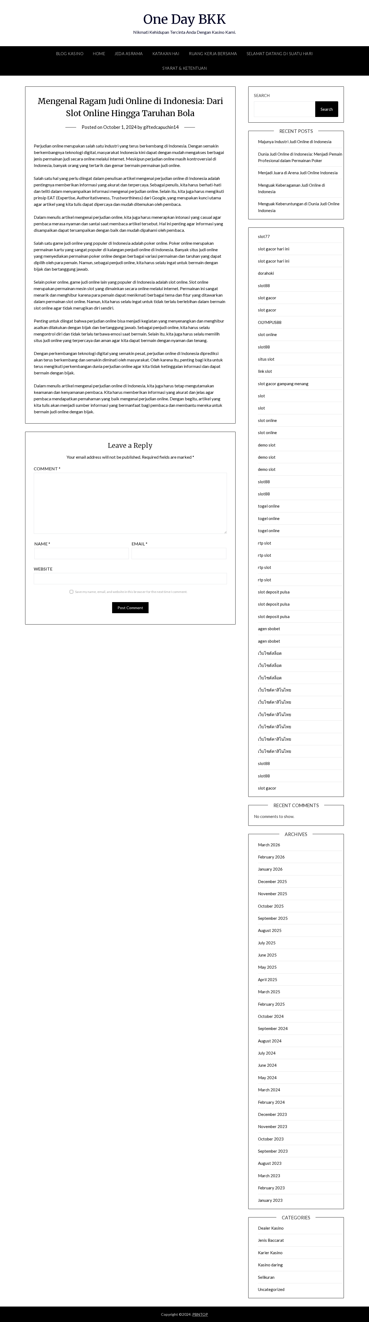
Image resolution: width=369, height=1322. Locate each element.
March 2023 (269, 1175)
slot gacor (267, 297)
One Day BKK (184, 19)
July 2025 (267, 942)
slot (261, 395)
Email (139, 543)
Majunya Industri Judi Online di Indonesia (294, 141)
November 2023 (272, 1126)
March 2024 (269, 1089)
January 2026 (270, 869)
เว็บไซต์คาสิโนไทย (274, 689)
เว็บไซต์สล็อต (270, 653)
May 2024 (267, 1077)
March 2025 (269, 991)
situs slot (266, 359)
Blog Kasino (70, 53)
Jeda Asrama (129, 53)
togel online (269, 506)
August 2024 (269, 1040)
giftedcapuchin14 (161, 127)
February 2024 (271, 1102)
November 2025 (272, 893)
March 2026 (269, 844)
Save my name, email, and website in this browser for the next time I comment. (131, 592)
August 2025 (269, 930)
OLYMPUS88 (269, 322)
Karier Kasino (270, 1252)
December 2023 (272, 1114)
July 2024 (267, 1053)
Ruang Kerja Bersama (213, 53)
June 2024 (267, 1065)
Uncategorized (271, 1289)
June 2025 (267, 954)
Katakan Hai (166, 53)
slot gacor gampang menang (283, 383)
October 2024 (271, 1016)
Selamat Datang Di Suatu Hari (280, 53)
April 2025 (267, 979)
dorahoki (266, 273)
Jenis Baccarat (271, 1240)
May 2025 (267, 967)
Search (262, 95)
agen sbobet (269, 628)
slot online (267, 334)
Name (42, 543)
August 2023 (269, 1163)
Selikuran (266, 1277)
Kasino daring (270, 1264)
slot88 (264, 285)
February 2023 (271, 1187)
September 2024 (273, 1028)
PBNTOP (200, 1314)
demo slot (267, 444)
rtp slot (264, 543)
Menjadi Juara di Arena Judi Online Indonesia (298, 172)
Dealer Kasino (271, 1228)
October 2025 (271, 906)
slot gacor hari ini (273, 248)
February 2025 (271, 1004)
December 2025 (272, 881)
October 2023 (271, 1138)
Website (43, 568)
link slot (265, 371)
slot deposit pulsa (274, 591)
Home (99, 53)
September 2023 (273, 1151)
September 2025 (273, 918)
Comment (47, 468)
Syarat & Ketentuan (184, 68)
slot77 (264, 236)
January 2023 (270, 1200)
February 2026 (271, 856)
